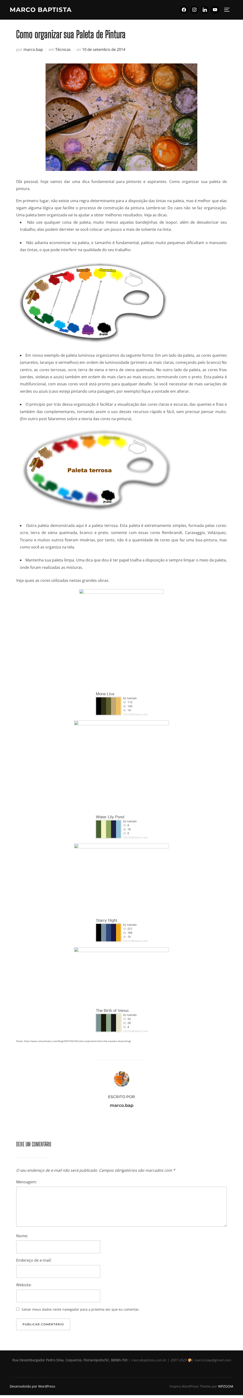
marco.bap (33, 49)
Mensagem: (26, 1181)
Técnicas (63, 49)
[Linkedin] (205, 10)
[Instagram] (194, 10)
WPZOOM (225, 1386)
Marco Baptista (41, 9)
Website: (24, 1284)
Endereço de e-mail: (33, 1260)
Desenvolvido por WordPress (32, 1386)
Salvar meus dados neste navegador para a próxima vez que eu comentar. (81, 1309)
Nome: (22, 1235)
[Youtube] (215, 10)
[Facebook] (184, 10)
